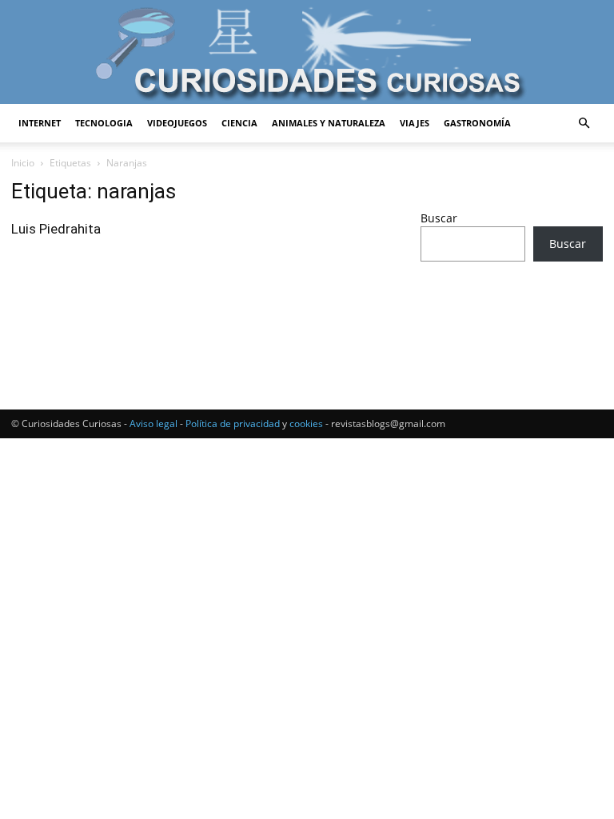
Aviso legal (153, 423)
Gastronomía (477, 123)
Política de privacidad (232, 423)
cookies (306, 423)
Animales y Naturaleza (328, 123)
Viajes (414, 123)
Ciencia (239, 123)
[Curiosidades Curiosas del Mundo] (307, 53)
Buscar (439, 218)
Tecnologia (104, 123)
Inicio (22, 163)
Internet (39, 123)
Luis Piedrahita (56, 229)
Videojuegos (177, 123)
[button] (583, 123)
